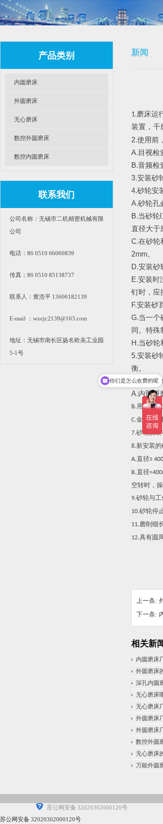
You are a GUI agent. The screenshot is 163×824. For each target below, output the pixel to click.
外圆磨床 (26, 100)
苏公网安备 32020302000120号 (40, 819)
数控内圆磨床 (31, 156)
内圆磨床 (26, 82)
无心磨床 (26, 119)
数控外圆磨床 (31, 138)
